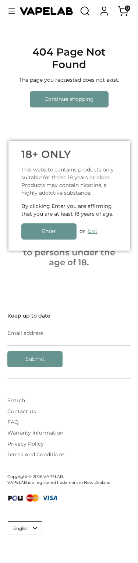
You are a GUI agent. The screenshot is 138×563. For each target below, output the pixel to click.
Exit (93, 231)
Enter (49, 231)
